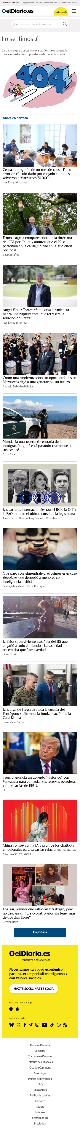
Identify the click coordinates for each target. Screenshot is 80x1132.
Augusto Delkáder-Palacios (18, 386)
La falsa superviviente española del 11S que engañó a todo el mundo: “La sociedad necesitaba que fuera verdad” (35, 645)
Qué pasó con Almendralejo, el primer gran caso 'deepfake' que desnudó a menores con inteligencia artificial (40, 577)
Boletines (40, 1112)
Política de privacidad (40, 1078)
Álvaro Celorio (10, 518)
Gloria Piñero (10, 454)
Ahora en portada (15, 118)
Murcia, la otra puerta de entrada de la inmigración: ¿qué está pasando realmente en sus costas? (37, 445)
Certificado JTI (40, 1117)
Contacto (40, 1101)
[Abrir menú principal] (74, 11)
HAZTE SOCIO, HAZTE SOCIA (34, 988)
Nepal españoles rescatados (49, 3)
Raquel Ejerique (35, 586)
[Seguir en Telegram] (31, 1025)
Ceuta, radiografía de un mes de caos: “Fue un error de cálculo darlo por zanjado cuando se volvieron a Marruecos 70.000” (38, 173)
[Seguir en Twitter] (18, 1025)
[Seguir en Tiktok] (52, 1025)
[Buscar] (65, 24)
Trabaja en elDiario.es (40, 1056)
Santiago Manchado (14, 586)
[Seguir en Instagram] (37, 1025)
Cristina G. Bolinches (46, 518)
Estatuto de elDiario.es (40, 1061)
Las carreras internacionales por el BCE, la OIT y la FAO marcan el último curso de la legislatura (39, 511)
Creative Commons (40, 1067)
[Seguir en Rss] (65, 1025)
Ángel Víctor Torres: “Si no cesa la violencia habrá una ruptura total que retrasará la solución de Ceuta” (36, 314)
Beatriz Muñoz (11, 254)
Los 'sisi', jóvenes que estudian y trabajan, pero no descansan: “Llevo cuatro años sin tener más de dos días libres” (39, 913)
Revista (40, 1106)
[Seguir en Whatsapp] (59, 1025)
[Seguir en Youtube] (44, 1025)
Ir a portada (40, 932)
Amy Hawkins (10, 854)
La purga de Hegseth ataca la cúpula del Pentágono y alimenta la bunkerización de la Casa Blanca (37, 713)
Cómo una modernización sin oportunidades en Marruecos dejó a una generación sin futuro (39, 379)
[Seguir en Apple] (17, 1009)
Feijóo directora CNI (30, 3)
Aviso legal (40, 1073)
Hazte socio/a (61, 12)
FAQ (40, 1084)
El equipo (40, 1050)
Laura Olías (26, 518)
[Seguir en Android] (11, 1009)
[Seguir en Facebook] (24, 1025)
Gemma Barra (10, 921)
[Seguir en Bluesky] (11, 1025)
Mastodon (40, 1123)
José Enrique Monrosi (15, 182)
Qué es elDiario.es (40, 1045)
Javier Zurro (9, 654)
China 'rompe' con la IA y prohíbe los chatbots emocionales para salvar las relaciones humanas (39, 847)
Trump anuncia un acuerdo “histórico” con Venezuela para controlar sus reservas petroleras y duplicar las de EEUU (39, 781)
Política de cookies (40, 1095)
